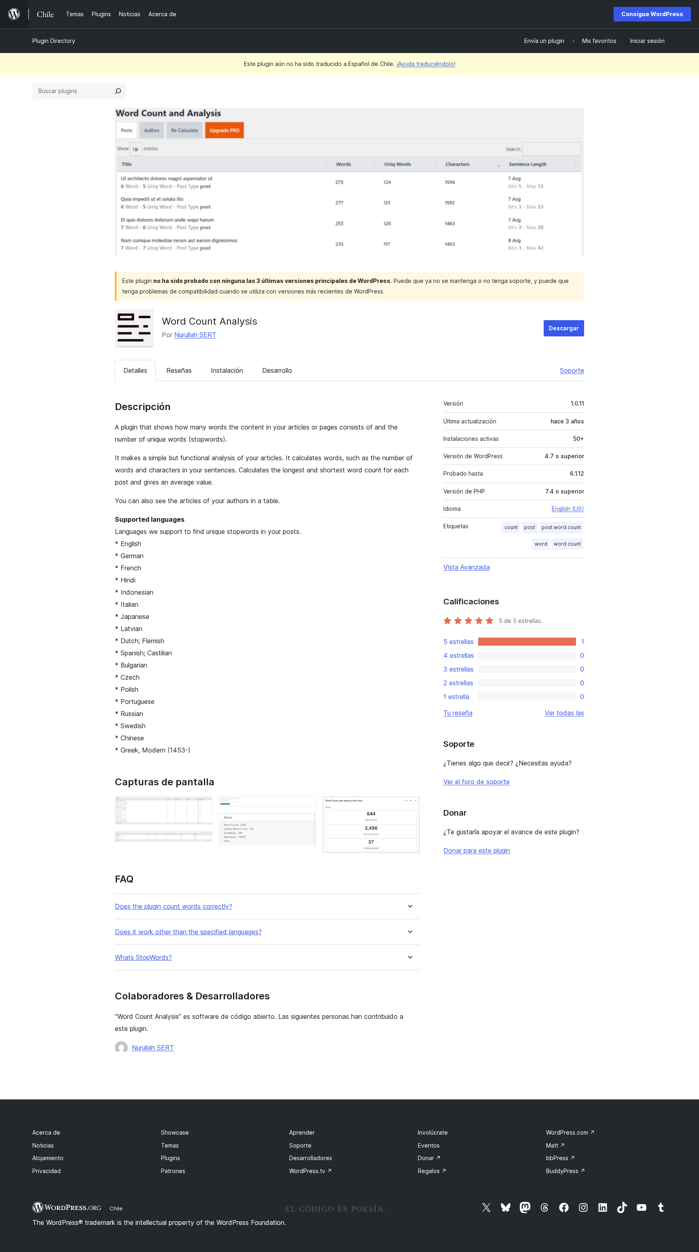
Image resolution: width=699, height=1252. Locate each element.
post (529, 527)
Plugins (170, 1157)
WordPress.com (570, 1132)
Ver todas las (564, 713)
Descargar (564, 328)
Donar (429, 1157)
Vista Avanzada (466, 567)
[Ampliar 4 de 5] (305, 824)
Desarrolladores (310, 1157)
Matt (555, 1145)
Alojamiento (48, 1157)
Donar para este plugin (476, 850)
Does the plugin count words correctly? (173, 906)
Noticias (43, 1145)
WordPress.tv (310, 1170)
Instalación (227, 370)
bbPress (560, 1157)
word (541, 544)
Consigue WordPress (652, 14)
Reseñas (179, 370)
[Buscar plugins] (118, 91)
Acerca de (46, 1132)
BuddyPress (565, 1170)
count (511, 527)
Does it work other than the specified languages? (188, 932)
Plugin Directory (53, 40)
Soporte (572, 370)
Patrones (173, 1170)
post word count (561, 527)
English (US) (568, 508)
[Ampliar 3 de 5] (305, 807)
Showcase (175, 1132)
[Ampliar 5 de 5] (409, 807)
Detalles (135, 370)
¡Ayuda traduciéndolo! (425, 63)
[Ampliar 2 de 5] (201, 842)
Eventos (429, 1145)
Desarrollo (277, 370)
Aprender (302, 1132)
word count (567, 544)
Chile (116, 1208)
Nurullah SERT (195, 335)
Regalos (432, 1170)
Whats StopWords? (143, 957)
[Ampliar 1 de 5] (201, 807)
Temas (170, 1145)
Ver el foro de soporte (476, 782)
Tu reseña (457, 713)
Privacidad (46, 1170)
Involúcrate (433, 1132)
